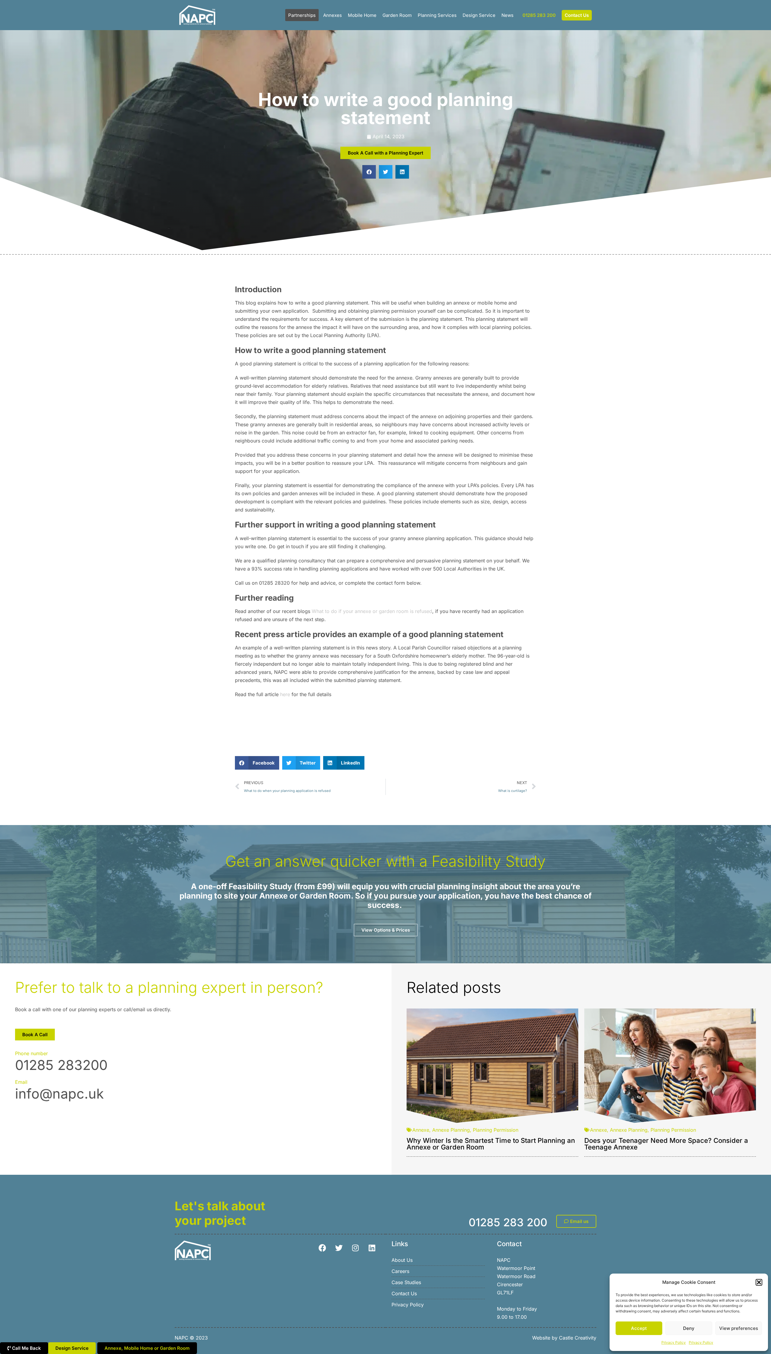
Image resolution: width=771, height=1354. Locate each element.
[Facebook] (322, 1247)
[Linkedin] (371, 1247)
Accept (639, 1328)
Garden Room (397, 15)
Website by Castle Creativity (564, 1338)
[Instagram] (355, 1247)
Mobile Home (362, 15)
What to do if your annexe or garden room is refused (372, 611)
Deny (689, 1328)
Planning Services (437, 15)
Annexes (332, 15)
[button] (759, 1282)
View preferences (738, 1328)
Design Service (479, 15)
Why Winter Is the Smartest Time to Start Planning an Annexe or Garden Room (491, 1144)
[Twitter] (338, 1247)
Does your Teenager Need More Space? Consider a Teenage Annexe (666, 1144)
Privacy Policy (673, 1342)
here (285, 694)
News (507, 15)
